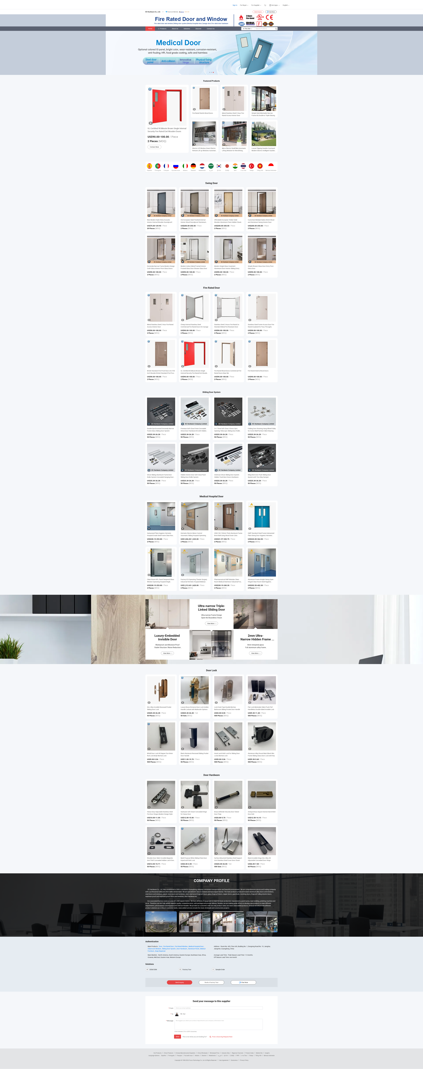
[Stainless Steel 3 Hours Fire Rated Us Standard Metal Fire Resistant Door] (228, 308)
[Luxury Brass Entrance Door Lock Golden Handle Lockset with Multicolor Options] (195, 690)
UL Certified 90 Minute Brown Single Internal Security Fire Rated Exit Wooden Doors (167, 130)
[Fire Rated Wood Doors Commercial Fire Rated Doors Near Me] (228, 354)
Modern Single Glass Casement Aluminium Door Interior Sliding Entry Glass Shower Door (226, 267)
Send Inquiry (258, 12)
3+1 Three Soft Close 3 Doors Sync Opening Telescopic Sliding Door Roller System (227, 429)
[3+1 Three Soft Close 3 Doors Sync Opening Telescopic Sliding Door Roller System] (228, 412)
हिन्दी (238, 1055)
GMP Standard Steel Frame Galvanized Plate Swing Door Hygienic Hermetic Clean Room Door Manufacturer (261, 534)
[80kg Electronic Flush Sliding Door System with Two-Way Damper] (262, 458)
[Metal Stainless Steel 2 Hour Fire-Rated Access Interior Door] (161, 308)
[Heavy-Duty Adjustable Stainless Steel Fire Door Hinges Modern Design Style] (161, 795)
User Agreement (224, 1060)
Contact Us (210, 29)
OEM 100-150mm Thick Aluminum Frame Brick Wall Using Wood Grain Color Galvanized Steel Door (228, 534)
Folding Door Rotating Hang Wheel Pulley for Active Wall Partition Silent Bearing (262, 429)
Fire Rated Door (168, 946)
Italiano (197, 1055)
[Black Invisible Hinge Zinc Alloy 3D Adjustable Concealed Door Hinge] (262, 841)
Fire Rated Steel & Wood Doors (202, 113)
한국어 (226, 1055)
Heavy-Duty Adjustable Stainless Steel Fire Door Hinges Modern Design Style (160, 813)
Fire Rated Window (181, 946)
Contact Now (154, 147)
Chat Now (272, 12)
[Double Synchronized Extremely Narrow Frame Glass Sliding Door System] (161, 412)
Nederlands (212, 1055)
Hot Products (157, 1053)
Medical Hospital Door (196, 946)
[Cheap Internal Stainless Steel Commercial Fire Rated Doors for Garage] (195, 308)
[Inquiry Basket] (265, 5)
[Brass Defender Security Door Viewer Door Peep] (228, 795)
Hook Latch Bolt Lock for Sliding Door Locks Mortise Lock (227, 754)
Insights (267, 1053)
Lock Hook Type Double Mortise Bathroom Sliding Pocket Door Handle (227, 708)
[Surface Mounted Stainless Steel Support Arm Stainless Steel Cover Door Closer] (228, 841)
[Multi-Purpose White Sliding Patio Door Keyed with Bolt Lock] (195, 841)
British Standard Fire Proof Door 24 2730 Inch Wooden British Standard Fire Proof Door (161, 372)
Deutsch (204, 1055)
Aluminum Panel (193, 949)
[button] (209, 72)
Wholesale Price (214, 1053)
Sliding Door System (169, 949)
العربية (220, 1055)
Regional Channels (237, 1053)
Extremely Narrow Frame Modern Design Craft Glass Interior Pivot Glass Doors (161, 267)
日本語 (232, 1055)
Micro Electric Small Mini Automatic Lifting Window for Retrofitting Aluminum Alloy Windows (234, 149)
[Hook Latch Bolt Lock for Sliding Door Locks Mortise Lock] (228, 736)
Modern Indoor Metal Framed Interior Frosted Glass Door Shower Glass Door (194, 267)
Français (179, 1055)
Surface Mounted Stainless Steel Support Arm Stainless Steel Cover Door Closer (228, 859)
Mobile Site (259, 1053)
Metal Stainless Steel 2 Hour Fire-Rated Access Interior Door (233, 114)
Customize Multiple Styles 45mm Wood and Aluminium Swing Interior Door (261, 221)
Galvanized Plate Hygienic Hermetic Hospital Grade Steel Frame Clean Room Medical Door (160, 534)
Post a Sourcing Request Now (221, 1037)
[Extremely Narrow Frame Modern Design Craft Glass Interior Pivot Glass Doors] (161, 249)
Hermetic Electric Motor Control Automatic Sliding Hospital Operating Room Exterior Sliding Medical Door (193, 534)
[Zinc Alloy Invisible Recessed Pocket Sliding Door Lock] (161, 690)
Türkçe (251, 1055)
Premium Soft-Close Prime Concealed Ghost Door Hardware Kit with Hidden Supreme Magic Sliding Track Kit (193, 429)
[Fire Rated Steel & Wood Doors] (262, 354)
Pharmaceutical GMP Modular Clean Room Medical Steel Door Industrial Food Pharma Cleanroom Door (228, 580)
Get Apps (274, 5)
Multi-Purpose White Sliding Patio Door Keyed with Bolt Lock (194, 859)
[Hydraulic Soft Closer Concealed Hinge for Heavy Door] (195, 795)
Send (177, 1037)
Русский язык (188, 1055)
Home (150, 29)
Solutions (187, 29)
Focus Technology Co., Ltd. (197, 1060)
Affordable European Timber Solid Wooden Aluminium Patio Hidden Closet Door (227, 221)
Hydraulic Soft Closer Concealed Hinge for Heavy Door (194, 813)
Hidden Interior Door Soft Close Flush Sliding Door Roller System (193, 476)
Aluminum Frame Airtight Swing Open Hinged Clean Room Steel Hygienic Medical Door (260, 580)
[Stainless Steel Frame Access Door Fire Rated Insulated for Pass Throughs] (262, 308)
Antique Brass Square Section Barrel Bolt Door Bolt (262, 813)
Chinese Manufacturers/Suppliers (185, 1053)
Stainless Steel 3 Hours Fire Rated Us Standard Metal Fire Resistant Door (226, 325)
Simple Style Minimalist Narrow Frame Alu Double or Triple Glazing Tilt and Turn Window (263, 114)
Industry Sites (226, 1053)
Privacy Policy (244, 1060)
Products (163, 29)
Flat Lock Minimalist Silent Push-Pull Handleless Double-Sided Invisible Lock (261, 708)
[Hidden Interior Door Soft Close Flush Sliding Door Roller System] (195, 458)
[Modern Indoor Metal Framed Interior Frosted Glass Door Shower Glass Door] (195, 249)
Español (163, 1055)
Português (171, 1055)
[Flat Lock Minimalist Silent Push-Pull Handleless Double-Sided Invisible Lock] (262, 690)
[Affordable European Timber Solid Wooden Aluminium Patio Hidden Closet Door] (228, 203)
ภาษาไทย (244, 1055)
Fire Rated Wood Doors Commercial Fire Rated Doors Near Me (227, 372)
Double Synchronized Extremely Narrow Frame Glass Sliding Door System (160, 429)
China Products (168, 1053)
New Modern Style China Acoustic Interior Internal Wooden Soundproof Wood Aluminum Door (159, 221)
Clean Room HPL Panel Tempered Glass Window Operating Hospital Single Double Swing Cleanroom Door (160, 580)
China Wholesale (203, 1053)
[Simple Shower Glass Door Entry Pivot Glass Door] (262, 249)
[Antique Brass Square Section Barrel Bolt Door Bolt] (262, 795)
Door (160, 946)
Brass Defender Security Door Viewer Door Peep (226, 813)
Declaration (234, 1060)
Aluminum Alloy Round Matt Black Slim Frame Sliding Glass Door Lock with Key (261, 754)
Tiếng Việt (258, 1055)
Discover (198, 29)
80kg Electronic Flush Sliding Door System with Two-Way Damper (259, 476)
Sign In (235, 5)
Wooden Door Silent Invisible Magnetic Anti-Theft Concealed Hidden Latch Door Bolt (160, 859)
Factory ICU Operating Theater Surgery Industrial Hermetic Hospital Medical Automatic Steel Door (194, 580)
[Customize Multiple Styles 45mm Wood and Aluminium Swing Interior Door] (262, 203)
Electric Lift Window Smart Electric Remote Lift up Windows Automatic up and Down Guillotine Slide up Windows (204, 149)
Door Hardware (182, 949)
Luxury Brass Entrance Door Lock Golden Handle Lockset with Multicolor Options (195, 708)
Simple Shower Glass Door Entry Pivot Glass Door (261, 267)
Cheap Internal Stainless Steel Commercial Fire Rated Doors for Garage (194, 325)
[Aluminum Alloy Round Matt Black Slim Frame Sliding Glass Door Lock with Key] (262, 736)
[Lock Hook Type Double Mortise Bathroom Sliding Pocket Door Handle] (228, 690)
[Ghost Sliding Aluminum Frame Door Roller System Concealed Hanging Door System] (161, 458)
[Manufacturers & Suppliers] (146, 4)
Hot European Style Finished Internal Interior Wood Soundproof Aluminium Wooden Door (193, 221)
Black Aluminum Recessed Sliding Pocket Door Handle (194, 754)
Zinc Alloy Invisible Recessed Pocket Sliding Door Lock (159, 708)
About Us (175, 29)
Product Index (249, 1053)
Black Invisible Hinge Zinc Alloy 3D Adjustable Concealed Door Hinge (259, 859)
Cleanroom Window (154, 949)
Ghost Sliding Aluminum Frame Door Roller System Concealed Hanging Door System (160, 476)
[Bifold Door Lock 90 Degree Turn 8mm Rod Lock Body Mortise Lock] (161, 736)
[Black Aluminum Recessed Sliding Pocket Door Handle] (195, 736)
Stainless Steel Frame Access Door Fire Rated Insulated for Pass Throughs (261, 325)
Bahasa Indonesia (269, 1055)
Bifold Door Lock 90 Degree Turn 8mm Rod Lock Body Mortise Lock (160, 754)
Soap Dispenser (160, 951)
